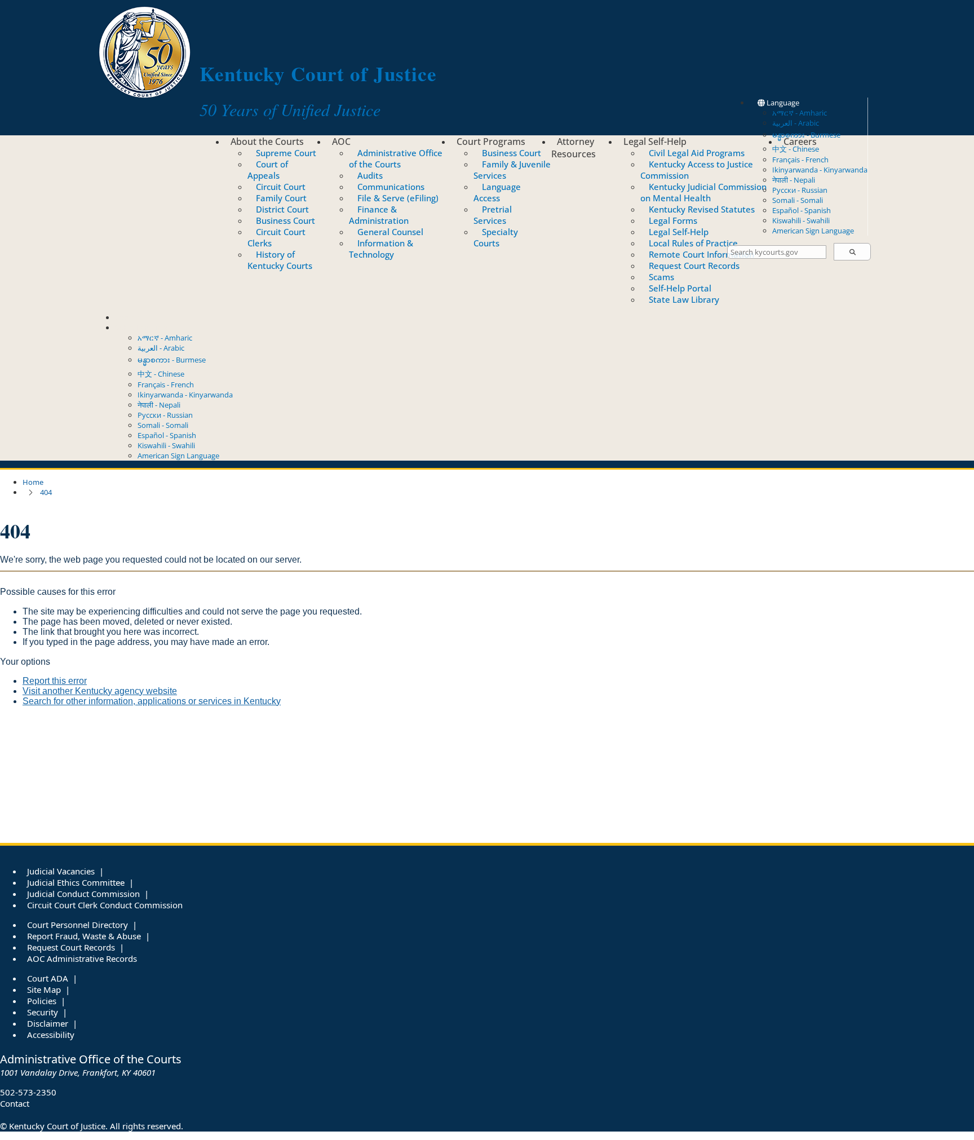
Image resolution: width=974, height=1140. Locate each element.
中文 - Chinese (161, 374)
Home (33, 482)
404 (46, 492)
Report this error (55, 681)
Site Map (44, 989)
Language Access (497, 192)
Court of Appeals (267, 169)
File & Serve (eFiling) (398, 198)
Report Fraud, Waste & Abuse (84, 936)
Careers (800, 141)
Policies (41, 1000)
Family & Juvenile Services (512, 169)
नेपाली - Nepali (793, 180)
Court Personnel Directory (77, 924)
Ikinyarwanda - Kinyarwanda (819, 170)
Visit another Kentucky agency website (100, 691)
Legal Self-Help (655, 141)
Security (42, 1012)
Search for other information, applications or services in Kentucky (152, 701)
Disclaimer (47, 1023)
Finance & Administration (379, 215)
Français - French (800, 159)
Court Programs (491, 141)
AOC (341, 141)
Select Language (142, 327)
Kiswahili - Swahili (801, 220)
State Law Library (684, 299)
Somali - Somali (797, 200)
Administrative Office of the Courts (395, 158)
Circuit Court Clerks (276, 237)
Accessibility (50, 1034)
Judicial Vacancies (61, 871)
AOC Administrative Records (82, 958)
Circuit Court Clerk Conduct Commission (105, 905)
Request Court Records (694, 265)
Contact (128, 317)
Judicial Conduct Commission (83, 893)
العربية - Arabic (795, 123)
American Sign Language (813, 231)
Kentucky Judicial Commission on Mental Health (703, 192)
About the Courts (267, 141)
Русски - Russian (799, 190)
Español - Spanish (801, 210)
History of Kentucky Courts (279, 260)
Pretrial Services (492, 215)
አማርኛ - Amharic (799, 113)
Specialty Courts (495, 237)
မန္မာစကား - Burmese (172, 360)
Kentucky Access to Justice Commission (696, 169)
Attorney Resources (573, 147)
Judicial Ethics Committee (76, 882)
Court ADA (47, 978)
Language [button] (782, 103)
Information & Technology (381, 248)
